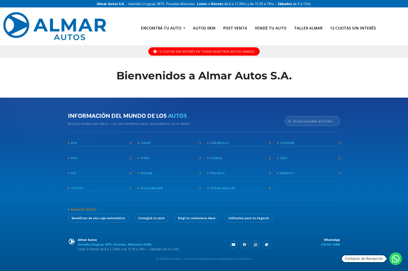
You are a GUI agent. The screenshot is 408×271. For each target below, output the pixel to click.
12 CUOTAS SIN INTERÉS (353, 28)
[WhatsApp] (267, 244)
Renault (287, 173)
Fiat (74, 158)
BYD (74, 143)
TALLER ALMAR (308, 28)
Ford (145, 158)
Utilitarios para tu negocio (248, 218)
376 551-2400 (330, 244)
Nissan (147, 173)
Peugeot (217, 173)
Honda (216, 158)
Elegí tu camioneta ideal (196, 218)
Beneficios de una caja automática (98, 218)
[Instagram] (256, 244)
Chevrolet (219, 143)
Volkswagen (152, 188)
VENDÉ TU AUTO (270, 28)
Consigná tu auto (151, 218)
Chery (146, 143)
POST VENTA (235, 28)
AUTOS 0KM (204, 28)
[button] (163, 28)
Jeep (283, 158)
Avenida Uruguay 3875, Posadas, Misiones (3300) (115, 244)
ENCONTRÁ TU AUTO (161, 28)
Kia (73, 173)
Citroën (287, 143)
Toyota (77, 188)
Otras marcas (222, 188)
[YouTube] (234, 244)
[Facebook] (245, 244)
